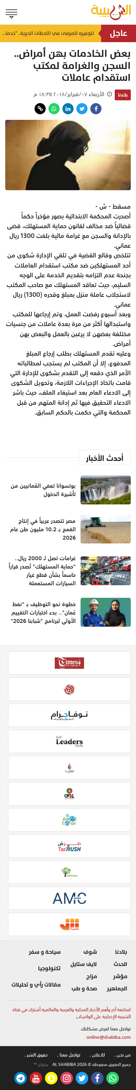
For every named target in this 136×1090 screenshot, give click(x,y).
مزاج (91, 976)
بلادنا (123, 95)
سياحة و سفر (45, 952)
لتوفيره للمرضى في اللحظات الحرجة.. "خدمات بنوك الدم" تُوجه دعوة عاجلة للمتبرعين (47, 35)
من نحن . (122, 1055)
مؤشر (120, 976)
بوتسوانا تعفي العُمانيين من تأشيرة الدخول (43, 490)
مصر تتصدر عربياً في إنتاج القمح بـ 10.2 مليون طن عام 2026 (43, 529)
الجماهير (117, 988)
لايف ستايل (83, 964)
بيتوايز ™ (40, 1064)
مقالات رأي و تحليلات (36, 984)
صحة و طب (84, 988)
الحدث (120, 964)
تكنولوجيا (49, 968)
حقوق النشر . (36, 1055)
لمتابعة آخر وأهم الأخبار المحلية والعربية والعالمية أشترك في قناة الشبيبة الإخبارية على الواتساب (72, 1013)
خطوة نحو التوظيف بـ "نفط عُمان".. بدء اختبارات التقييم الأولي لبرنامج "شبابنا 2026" (43, 612)
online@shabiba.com (108, 1037)
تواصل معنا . (68, 1055)
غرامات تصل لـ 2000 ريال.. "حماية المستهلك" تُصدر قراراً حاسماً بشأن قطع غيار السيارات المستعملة (42, 570)
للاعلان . (97, 1055)
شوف (90, 952)
